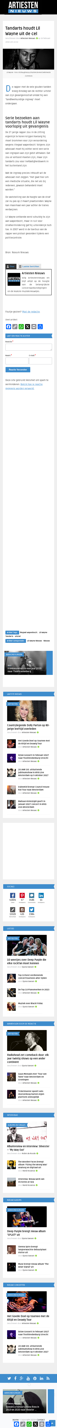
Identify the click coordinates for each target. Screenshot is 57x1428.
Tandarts (9, 636)
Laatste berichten (30, 266)
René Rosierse (29, 1171)
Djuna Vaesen (28, 967)
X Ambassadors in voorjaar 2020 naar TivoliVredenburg (24, 670)
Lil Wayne (43, 632)
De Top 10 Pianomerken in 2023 (33, 989)
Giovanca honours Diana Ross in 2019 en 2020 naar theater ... (22, 1408)
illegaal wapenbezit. (29, 632)
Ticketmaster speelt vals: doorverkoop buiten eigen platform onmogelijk (31, 1094)
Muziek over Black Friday (30, 1003)
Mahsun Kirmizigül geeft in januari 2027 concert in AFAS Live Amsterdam (32, 804)
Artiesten (13, 704)
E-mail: (32, 355)
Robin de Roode (29, 1153)
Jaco (9, 665)
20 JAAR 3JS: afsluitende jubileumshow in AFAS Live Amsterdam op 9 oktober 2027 (33, 772)
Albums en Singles (16, 1125)
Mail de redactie (31, 311)
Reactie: (9, 341)
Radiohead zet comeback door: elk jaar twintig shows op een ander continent (28, 1058)
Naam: (8, 355)
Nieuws (47, 641)
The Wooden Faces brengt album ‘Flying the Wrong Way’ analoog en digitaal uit (32, 1165)
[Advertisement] (28, 513)
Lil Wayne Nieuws (34, 641)
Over (12, 266)
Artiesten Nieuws (28, 38)
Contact (41, 1419)
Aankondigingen (14, 654)
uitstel (18, 636)
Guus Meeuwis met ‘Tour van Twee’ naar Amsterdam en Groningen (32, 1077)
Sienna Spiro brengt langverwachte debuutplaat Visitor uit (32, 1249)
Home (16, 1419)
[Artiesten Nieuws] (14, 285)
